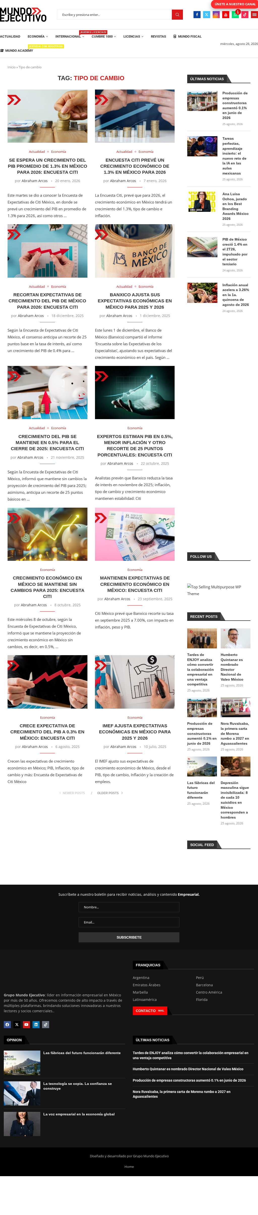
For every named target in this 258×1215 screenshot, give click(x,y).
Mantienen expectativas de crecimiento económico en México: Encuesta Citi (135, 584)
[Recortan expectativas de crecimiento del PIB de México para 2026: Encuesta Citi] (47, 250)
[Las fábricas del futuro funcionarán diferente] (202, 766)
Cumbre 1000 (102, 36)
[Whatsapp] (235, 14)
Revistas (158, 36)
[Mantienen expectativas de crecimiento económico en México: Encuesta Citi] (135, 534)
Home (129, 1166)
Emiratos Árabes (146, 985)
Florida (202, 999)
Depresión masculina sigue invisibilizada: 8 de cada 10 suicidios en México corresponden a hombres (235, 800)
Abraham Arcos (35, 180)
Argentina (141, 977)
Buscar (177, 15)
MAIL (161, 1010)
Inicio (12, 67)
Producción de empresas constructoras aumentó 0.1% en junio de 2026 (235, 105)
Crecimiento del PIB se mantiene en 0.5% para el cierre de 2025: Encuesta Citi (47, 442)
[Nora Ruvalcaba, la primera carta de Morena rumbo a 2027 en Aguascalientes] (235, 707)
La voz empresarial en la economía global (79, 1114)
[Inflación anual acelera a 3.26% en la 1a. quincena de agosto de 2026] (202, 293)
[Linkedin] (36, 1024)
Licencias (131, 36)
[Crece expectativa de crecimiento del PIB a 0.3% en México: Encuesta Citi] (47, 681)
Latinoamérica (145, 999)
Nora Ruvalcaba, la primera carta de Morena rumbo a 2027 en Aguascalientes (235, 733)
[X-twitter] (16, 1024)
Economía (36, 36)
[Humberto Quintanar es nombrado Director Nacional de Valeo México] (235, 638)
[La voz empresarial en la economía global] (22, 1124)
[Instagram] (216, 14)
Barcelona (204, 985)
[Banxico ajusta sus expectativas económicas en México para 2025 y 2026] (135, 250)
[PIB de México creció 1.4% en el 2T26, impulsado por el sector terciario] (202, 247)
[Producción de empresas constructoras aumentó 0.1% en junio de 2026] (202, 101)
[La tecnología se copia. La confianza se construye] (22, 1093)
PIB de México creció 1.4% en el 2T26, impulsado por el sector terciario (234, 251)
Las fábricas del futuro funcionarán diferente (201, 790)
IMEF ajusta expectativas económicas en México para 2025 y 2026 (135, 732)
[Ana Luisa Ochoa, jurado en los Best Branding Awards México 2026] (202, 202)
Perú (200, 977)
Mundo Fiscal (189, 36)
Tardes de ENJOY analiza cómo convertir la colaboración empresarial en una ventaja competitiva (200, 669)
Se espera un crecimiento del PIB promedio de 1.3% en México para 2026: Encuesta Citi (47, 166)
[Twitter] (206, 14)
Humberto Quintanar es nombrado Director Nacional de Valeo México (232, 667)
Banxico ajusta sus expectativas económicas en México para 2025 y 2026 (135, 301)
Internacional (69, 34)
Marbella (140, 992)
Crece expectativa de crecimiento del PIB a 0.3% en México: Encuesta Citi (47, 732)
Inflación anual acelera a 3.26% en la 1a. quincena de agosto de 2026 (235, 295)
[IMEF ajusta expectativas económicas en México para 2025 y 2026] (135, 681)
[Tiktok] (244, 14)
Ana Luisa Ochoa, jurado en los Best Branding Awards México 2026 (235, 206)
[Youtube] (225, 14)
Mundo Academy (19, 48)
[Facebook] (197, 14)
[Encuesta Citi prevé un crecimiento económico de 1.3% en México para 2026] (135, 116)
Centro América (209, 992)
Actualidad (10, 36)
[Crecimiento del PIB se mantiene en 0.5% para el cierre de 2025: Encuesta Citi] (47, 392)
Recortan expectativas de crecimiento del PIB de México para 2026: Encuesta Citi (47, 301)
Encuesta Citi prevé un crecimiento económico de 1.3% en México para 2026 (134, 166)
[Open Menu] (254, 14)
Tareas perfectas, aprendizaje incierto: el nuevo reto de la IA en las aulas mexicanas (234, 155)
